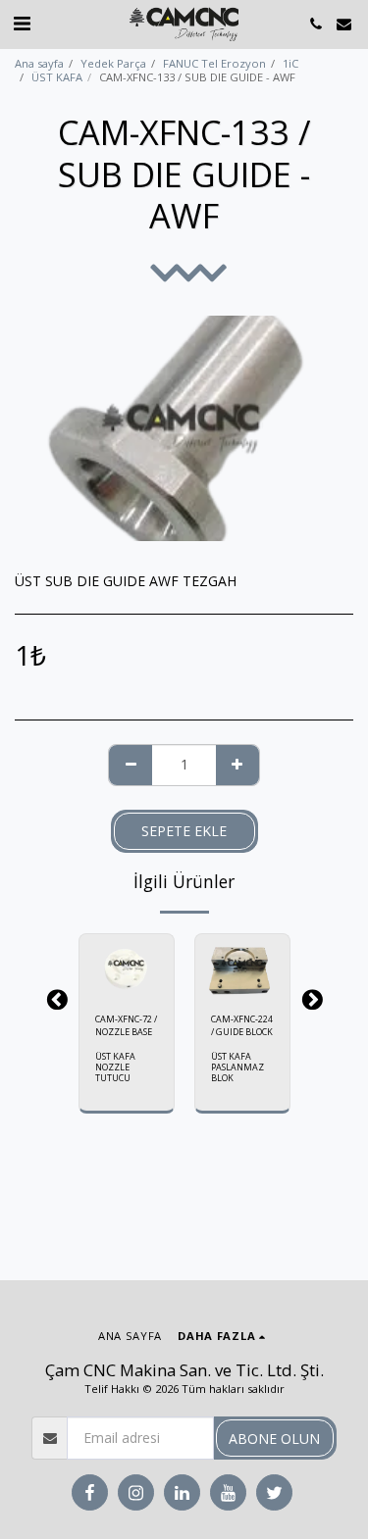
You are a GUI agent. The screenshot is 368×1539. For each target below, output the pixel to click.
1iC (290, 63)
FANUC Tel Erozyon (214, 63)
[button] (21, 23)
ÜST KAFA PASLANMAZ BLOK (237, 1067)
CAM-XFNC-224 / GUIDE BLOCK (242, 1025)
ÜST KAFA (56, 77)
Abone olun (274, 1438)
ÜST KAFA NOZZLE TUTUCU (115, 1067)
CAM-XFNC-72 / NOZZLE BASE (126, 1025)
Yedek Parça (113, 63)
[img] (126, 965)
